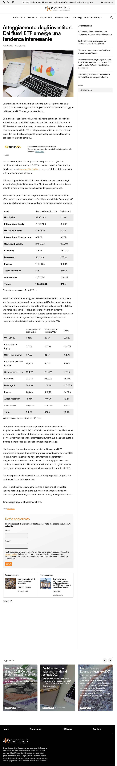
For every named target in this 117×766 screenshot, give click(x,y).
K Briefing (26, 2)
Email (8, 541)
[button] (107, 2)
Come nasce (35, 729)
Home (6, 729)
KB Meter (67, 729)
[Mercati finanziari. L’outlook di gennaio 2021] (95, 688)
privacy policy (11, 554)
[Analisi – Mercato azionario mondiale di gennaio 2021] (57, 688)
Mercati (28, 587)
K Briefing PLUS (8, 46)
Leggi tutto (89, 2)
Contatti (97, 729)
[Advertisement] (39, 626)
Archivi (80, 85)
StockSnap (11, 509)
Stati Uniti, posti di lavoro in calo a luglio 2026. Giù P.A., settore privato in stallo (57, 2)
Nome (7, 530)
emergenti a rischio (28, 169)
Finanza (21, 587)
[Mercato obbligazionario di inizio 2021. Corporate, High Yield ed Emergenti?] (20, 688)
